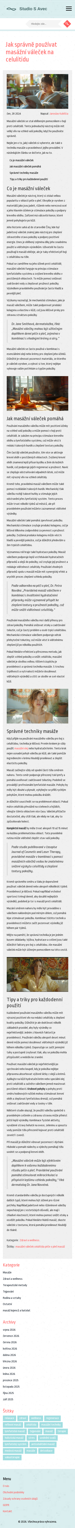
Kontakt (7, 1511)
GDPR (6, 1505)
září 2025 (8, 1399)
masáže (31, 1450)
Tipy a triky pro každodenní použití (29, 179)
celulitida (39, 1246)
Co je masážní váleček (21, 160)
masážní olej (21, 748)
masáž (61, 1246)
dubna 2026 (9, 1355)
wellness (36, 1418)
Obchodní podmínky (13, 1492)
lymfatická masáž (15, 1431)
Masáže (7, 1272)
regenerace (52, 1418)
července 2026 (11, 1336)
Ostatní (7, 1304)
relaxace (9, 1418)
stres (31, 1437)
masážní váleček (25, 1246)
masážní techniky (51, 1424)
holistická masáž (14, 1437)
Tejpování (8, 1291)
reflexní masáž (13, 1424)
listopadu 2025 (11, 1386)
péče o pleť (51, 1246)
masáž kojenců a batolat (16, 1310)
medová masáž (13, 1450)
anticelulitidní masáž (43, 1444)
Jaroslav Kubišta (59, 113)
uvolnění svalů (48, 1437)
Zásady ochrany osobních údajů (20, 1498)
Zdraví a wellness (29, 1240)
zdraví (22, 1418)
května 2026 (10, 1348)
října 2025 (8, 1393)
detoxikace (46, 1450)
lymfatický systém (15, 1444)
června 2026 (10, 1342)
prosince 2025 (10, 1380)
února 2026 (9, 1367)
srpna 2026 (9, 1329)
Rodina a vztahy (12, 1298)
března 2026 (10, 1361)
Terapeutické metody (15, 1285)
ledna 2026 (9, 1374)
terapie (62, 1431)
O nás (6, 1486)
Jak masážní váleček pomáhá (25, 166)
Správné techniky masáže (24, 173)
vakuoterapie (12, 1457)
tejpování (35, 1431)
